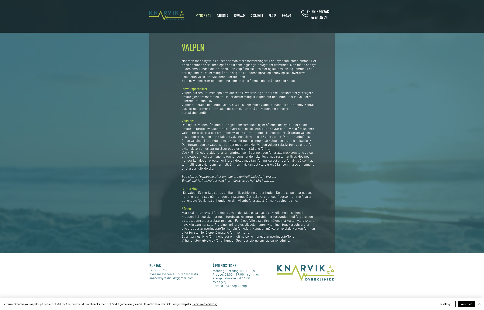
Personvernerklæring (204, 304)
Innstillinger (445, 304)
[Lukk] (479, 304)
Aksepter (466, 304)
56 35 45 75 (318, 17)
